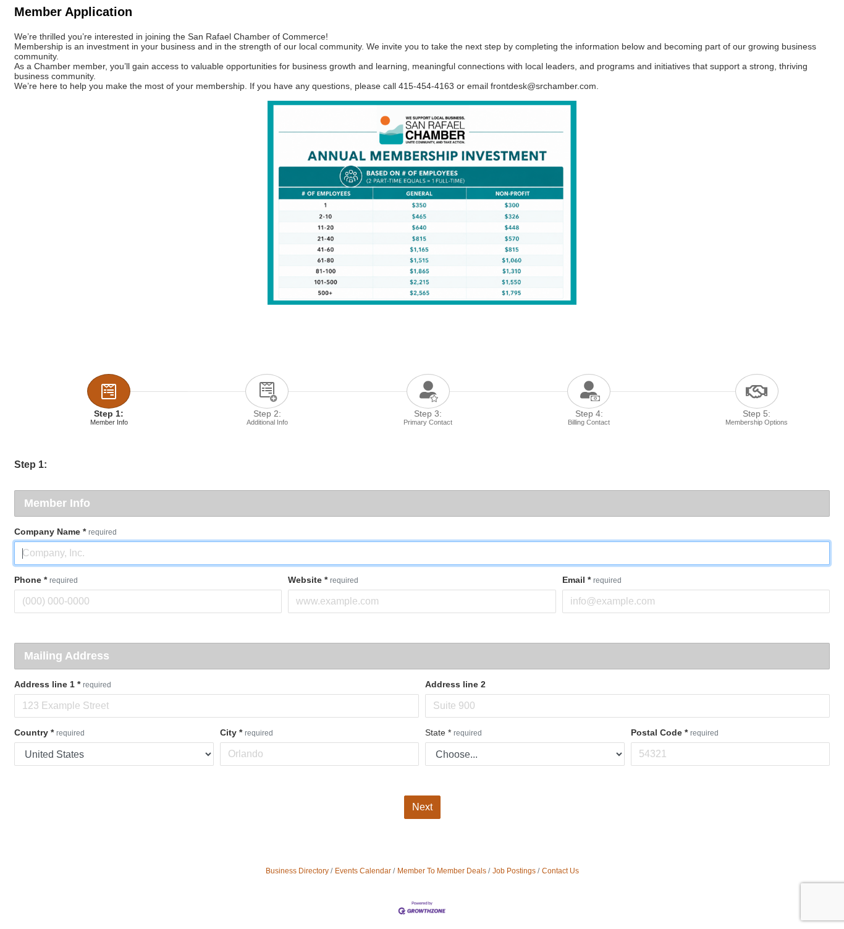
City (246, 732)
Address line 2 (455, 684)
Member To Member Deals (441, 871)
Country (49, 732)
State (453, 732)
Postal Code (675, 732)
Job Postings (514, 871)
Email (592, 580)
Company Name (65, 532)
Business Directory (297, 871)
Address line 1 (62, 684)
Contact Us (560, 871)
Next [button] (422, 807)
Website (323, 580)
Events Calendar (363, 871)
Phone (46, 580)
